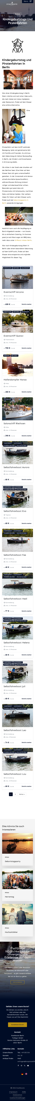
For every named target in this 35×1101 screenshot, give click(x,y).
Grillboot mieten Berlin (23, 240)
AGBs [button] (24, 1092)
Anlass (17, 14)
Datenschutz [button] (17, 1095)
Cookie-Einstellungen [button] (17, 1098)
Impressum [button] (13, 1092)
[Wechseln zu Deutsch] (22, 1073)
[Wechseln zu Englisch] (26, 1073)
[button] (27, 1)
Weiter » (22, 794)
